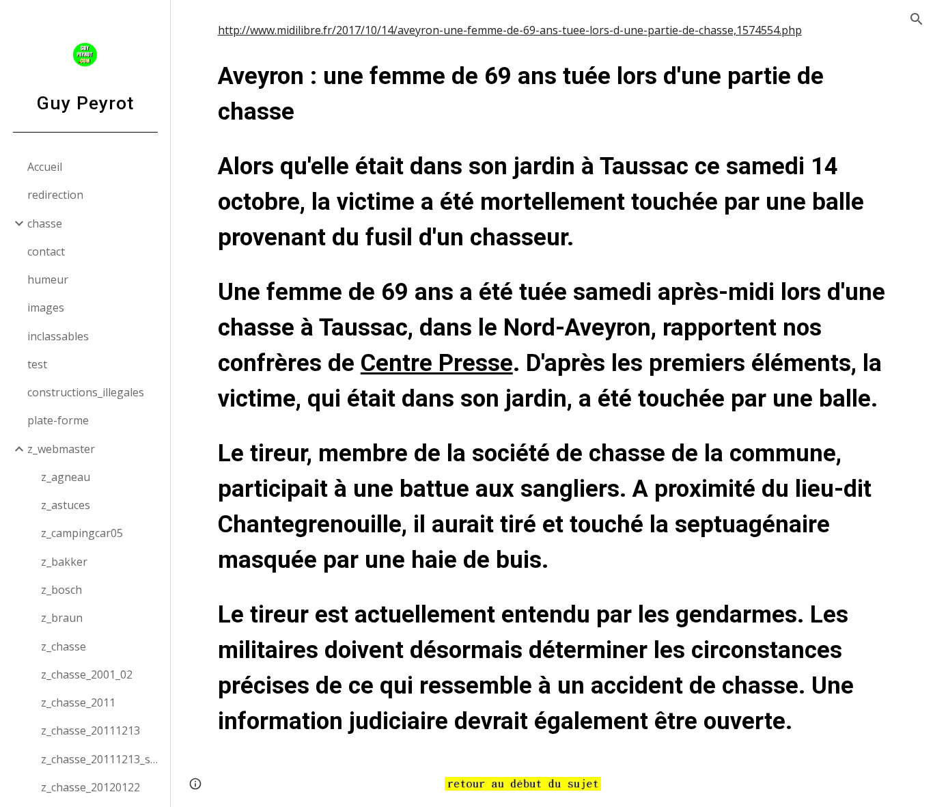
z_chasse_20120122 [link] (90, 787)
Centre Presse (437, 363)
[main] (552, 380)
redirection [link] (55, 194)
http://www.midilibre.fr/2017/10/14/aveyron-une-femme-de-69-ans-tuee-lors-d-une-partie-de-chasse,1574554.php (510, 30)
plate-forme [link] (58, 420)
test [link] (37, 364)
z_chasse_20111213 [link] (90, 730)
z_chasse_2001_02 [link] (87, 674)
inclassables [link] (58, 336)
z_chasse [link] (63, 646)
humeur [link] (47, 279)
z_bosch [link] (61, 589)
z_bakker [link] (64, 561)
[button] (916, 19)
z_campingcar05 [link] (82, 533)
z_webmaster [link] (61, 448)
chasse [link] (44, 223)
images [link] (45, 307)
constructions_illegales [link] (85, 392)
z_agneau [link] (65, 476)
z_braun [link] (62, 617)
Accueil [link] (44, 166)
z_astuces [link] (65, 504)
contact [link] (46, 251)
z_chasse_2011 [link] (78, 702)
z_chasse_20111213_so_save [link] (101, 759)
